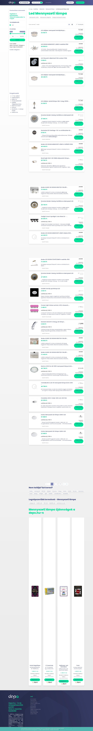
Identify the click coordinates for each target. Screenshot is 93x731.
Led (13, 25)
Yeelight (41, 493)
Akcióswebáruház (16, 101)
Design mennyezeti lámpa (59, 17)
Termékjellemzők (14, 22)
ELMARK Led (52, 503)
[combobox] (36, 2)
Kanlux (64, 491)
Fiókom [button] (70, 2)
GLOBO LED (39, 503)
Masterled (81, 491)
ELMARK (50, 493)
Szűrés (17, 40)
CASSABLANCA (57, 493)
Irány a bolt (79, 37)
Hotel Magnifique (35, 665)
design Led (32, 503)
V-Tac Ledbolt (16, 96)
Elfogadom (68, 728)
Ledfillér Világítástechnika (16, 103)
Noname (54, 491)
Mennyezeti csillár (34, 17)
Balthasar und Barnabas (63, 666)
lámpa (60, 491)
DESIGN (43, 491)
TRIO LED (46, 503)
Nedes (31, 491)
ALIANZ (69, 491)
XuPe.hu (14, 107)
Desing (35, 493)
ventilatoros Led (61, 503)
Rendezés (79, 24)
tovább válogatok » (15, 49)
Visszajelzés (48, 2)
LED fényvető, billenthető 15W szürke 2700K (34, 712)
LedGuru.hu (15, 112)
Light (46, 493)
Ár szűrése (13, 29)
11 (60, 484)
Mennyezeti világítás (45, 17)
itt (59, 729)
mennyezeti (37, 491)
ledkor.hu (14, 99)
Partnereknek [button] (80, 2)
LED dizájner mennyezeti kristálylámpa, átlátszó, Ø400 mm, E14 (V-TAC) (35, 702)
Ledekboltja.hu (16, 97)
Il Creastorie (49, 665)
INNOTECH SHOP (16, 106)
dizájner (49, 491)
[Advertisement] (17, 71)
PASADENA (65, 493)
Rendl (30, 493)
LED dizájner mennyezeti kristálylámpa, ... (53, 30)
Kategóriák (21, 2)
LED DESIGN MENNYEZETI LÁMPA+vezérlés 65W (54, 44)
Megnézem (35, 680)
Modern (75, 491)
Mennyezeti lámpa (35, 676)
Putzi (78, 665)
